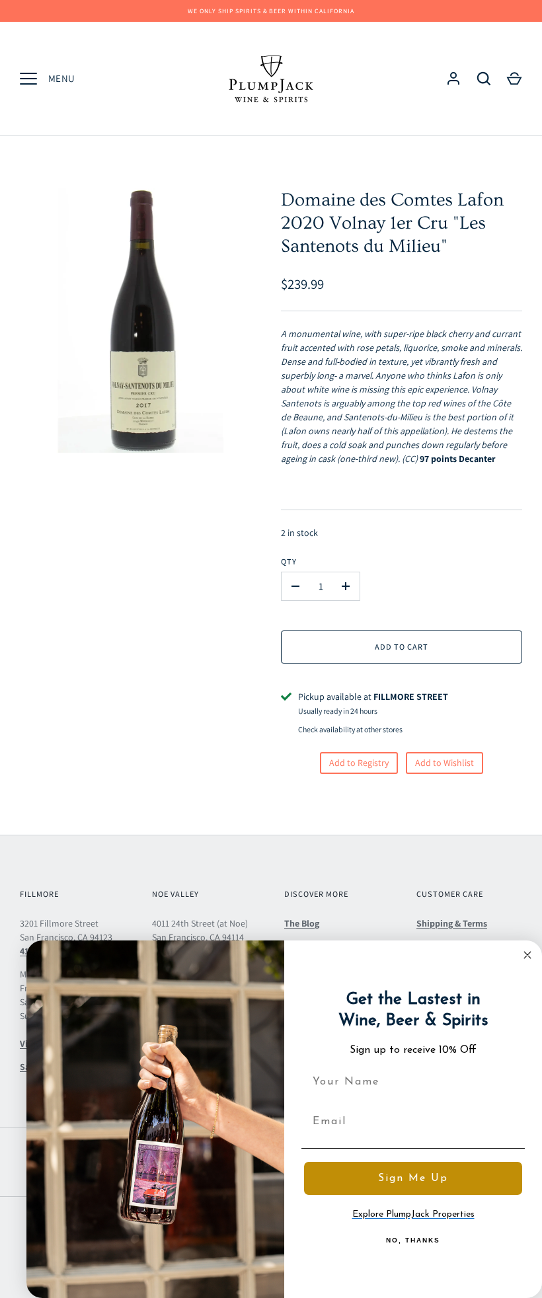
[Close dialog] (527, 955)
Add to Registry (359, 763)
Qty (289, 561)
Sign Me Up (413, 1178)
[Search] (483, 78)
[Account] (453, 78)
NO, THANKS (413, 1240)
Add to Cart (401, 646)
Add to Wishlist (444, 763)
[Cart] (514, 78)
